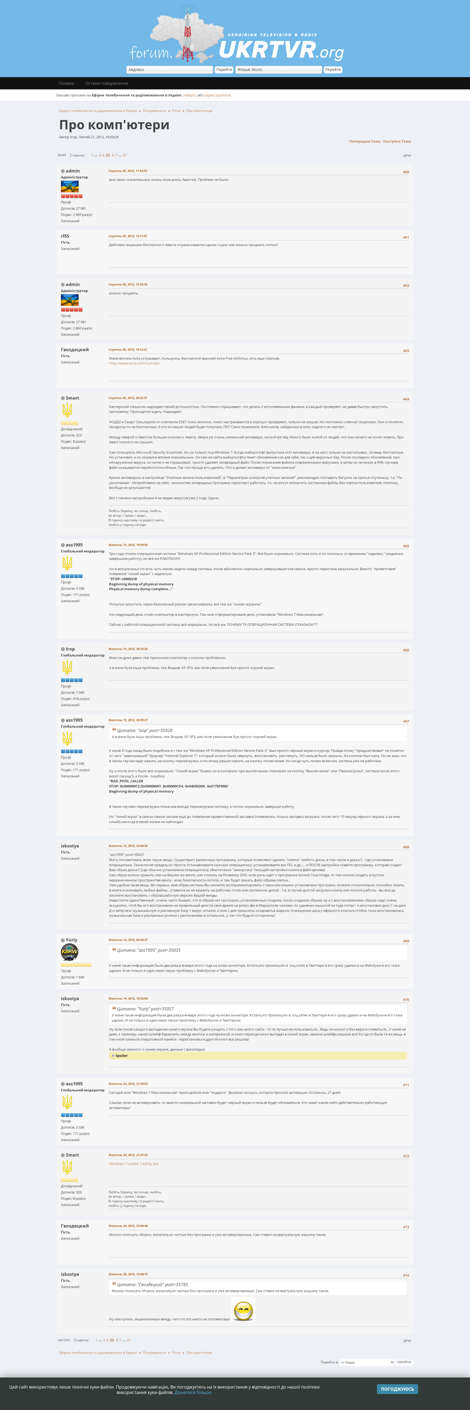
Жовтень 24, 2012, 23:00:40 (128, 1226)
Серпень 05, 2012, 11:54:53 (128, 171)
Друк (407, 155)
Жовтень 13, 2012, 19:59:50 (128, 545)
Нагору (64, 1340)
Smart (72, 398)
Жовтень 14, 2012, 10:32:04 (128, 998)
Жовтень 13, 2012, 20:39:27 (128, 720)
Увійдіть (190, 95)
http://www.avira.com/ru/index (134, 363)
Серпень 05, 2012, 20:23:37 (128, 398)
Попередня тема (365, 141)
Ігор (70, 649)
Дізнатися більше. (193, 1392)
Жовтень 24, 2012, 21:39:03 (128, 1084)
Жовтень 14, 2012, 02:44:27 (128, 940)
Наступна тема (397, 141)
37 (124, 155)
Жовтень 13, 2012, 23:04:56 (128, 846)
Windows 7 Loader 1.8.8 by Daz (134, 1163)
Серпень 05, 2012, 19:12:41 (128, 349)
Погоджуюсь (397, 1389)
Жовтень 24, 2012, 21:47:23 (128, 1155)
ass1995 (74, 545)
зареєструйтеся (217, 95)
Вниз (62, 155)
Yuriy (71, 940)
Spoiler (122, 1055)
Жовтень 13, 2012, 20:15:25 (128, 649)
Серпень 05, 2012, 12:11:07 (128, 236)
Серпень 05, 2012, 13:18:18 (128, 284)
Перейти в (329, 1362)
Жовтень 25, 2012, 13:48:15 (128, 1274)
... (97, 155)
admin (73, 171)
